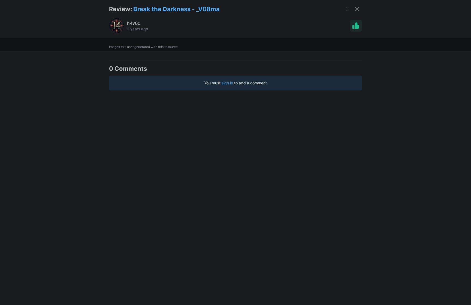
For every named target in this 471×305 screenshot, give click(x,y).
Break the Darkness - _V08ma (176, 9)
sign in (227, 83)
